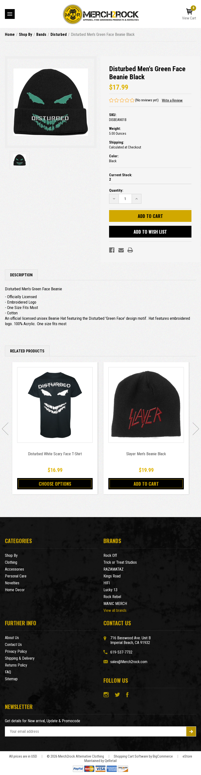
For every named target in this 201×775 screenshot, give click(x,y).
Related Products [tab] (27, 351)
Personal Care (15, 576)
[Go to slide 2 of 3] (196, 428)
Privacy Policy (16, 651)
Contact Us (13, 644)
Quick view (55, 404)
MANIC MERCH (115, 603)
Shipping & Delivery (20, 658)
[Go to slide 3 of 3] (5, 428)
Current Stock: (120, 177)
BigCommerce (163, 756)
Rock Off (110, 555)
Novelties (12, 583)
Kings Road (112, 576)
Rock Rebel (112, 596)
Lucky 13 (110, 590)
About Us (12, 637)
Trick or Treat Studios (120, 562)
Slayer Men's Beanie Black (146, 454)
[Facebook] (111, 250)
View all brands (114, 610)
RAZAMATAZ (113, 569)
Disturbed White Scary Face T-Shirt (55, 454)
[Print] (130, 250)
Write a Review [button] (172, 100)
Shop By (11, 555)
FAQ (8, 672)
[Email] (121, 250)
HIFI (106, 583)
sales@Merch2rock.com (128, 661)
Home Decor (15, 590)
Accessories (14, 569)
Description (21, 275)
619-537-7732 (121, 652)
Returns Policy (16, 665)
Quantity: (116, 190)
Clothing (11, 562)
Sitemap (11, 679)
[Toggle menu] (10, 14)
